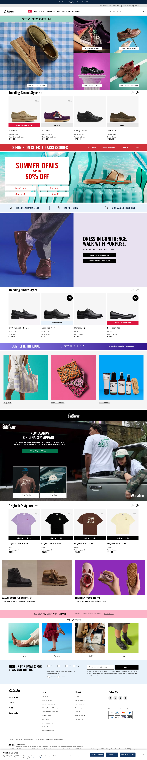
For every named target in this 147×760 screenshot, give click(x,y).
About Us (77, 696)
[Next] (137, 92)
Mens (62, 666)
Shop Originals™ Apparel (39, 451)
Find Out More (109, 614)
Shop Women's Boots (27, 601)
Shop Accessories (57, 403)
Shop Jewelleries (109, 147)
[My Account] (138, 11)
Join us (126, 667)
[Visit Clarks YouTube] (125, 698)
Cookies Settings (97, 754)
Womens (53, 666)
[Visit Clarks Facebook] (110, 698)
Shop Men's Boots (9, 601)
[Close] (144, 754)
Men (35, 11)
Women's (20, 188)
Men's (54, 188)
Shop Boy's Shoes (82, 601)
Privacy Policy (126, 671)
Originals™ (50, 11)
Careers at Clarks (80, 700)
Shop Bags (92, 147)
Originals (79, 666)
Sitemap (77, 711)
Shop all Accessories (116, 346)
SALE (29, 11)
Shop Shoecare (104, 403)
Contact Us (45, 696)
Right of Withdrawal (48, 730)
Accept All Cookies (127, 754)
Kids (58, 11)
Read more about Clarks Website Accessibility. (71, 746)
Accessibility (78, 708)
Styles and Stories (80, 715)
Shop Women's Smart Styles (99, 261)
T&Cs (137, 147)
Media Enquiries (79, 704)
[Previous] (132, 92)
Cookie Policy (39, 739)
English (63, 676)
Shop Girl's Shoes (98, 601)
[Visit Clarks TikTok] (120, 698)
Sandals (20, 194)
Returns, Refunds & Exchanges (50, 708)
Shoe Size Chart (46, 715)
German (53, 676)
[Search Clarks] (121, 11)
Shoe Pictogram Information (50, 711)
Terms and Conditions (48, 723)
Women (41, 11)
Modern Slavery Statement (54, 739)
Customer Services (47, 700)
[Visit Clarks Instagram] (115, 698)
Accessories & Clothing (71, 11)
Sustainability (79, 719)
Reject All (112, 754)
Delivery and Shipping (48, 704)
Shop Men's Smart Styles (99, 255)
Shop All (125, 147)
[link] (24, 119)
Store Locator (46, 719)
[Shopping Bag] (143, 11)
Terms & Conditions (16, 739)
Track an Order (46, 727)
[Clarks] (9, 11)
